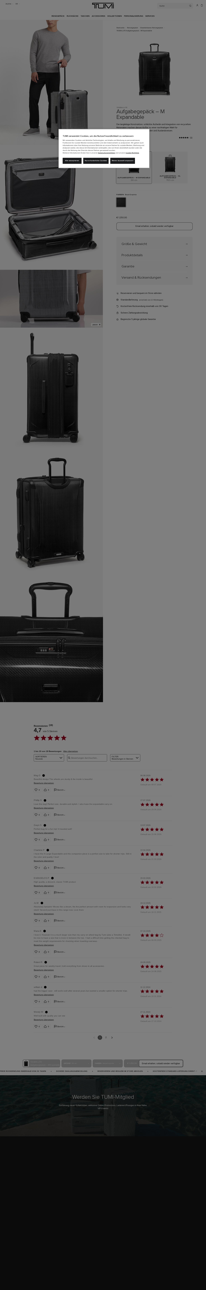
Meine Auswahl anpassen (122, 161)
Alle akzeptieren (72, 161)
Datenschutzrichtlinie (106, 153)
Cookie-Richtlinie (132, 153)
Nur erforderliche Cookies (96, 161)
